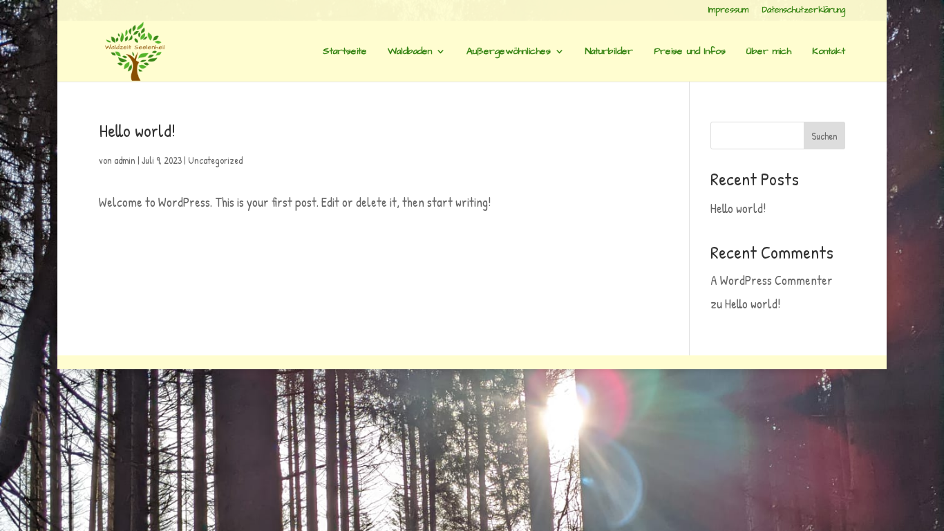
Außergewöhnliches (508, 52)
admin (124, 160)
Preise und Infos (690, 52)
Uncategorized (215, 160)
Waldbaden (410, 52)
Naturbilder (609, 52)
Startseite (345, 52)
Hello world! (137, 130)
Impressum (728, 11)
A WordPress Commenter (771, 280)
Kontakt (828, 52)
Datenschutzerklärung (803, 11)
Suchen (824, 135)
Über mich (768, 52)
